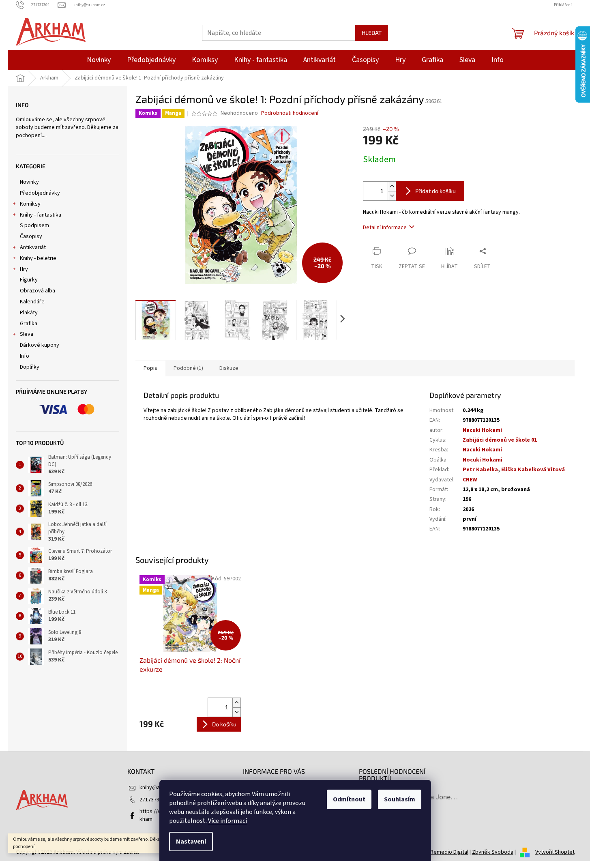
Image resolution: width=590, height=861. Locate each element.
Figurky (29, 280)
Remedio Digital (449, 852)
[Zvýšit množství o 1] (392, 186)
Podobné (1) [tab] (188, 368)
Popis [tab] (150, 368)
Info (24, 356)
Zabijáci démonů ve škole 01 (500, 440)
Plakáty (29, 313)
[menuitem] (99, 60)
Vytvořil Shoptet (555, 852)
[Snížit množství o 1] (392, 195)
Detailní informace (385, 227)
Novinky (29, 182)
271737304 (152, 800)
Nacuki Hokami (482, 430)
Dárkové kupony (39, 345)
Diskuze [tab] (228, 368)
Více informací (227, 820)
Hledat (372, 32)
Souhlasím (399, 799)
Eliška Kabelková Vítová (533, 470)
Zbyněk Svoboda (492, 852)
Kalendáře (32, 302)
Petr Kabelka (480, 470)
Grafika (28, 324)
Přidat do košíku (435, 190)
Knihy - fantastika (40, 215)
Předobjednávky (40, 193)
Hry (24, 269)
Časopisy (31, 236)
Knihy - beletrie (38, 258)
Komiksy (30, 204)
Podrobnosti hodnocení (289, 113)
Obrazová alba (37, 291)
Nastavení (191, 841)
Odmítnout (349, 799)
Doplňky (29, 367)
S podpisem (34, 225)
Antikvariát (33, 247)
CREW (470, 480)
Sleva (26, 334)
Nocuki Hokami (482, 460)
